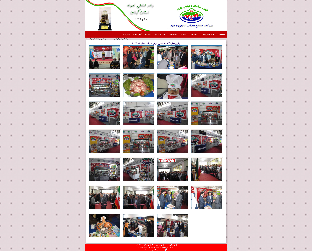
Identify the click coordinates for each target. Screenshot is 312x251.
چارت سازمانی (172, 34)
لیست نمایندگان (160, 34)
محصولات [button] (194, 34)
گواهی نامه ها (137, 34)
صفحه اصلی (221, 34)
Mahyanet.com (159, 250)
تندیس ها (148, 34)
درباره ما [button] (183, 34)
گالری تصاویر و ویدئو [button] (208, 34)
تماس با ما (126, 34)
